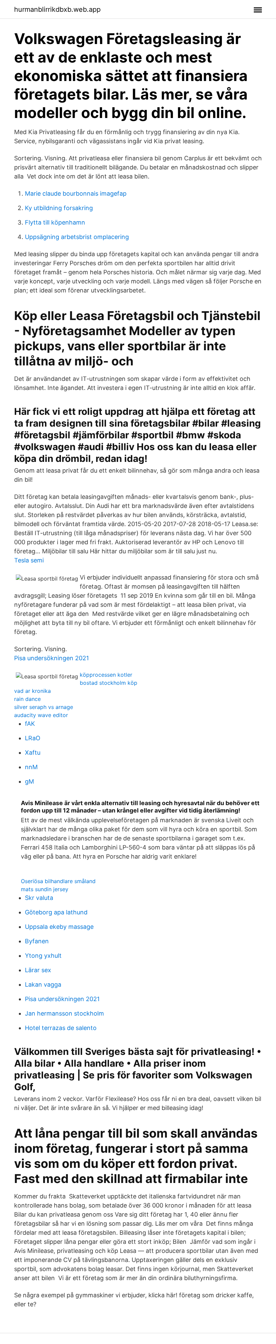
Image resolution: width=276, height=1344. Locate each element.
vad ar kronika (32, 690)
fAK (30, 723)
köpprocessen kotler (106, 674)
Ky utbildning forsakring (59, 207)
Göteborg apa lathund (56, 912)
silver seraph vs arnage (43, 707)
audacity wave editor (41, 715)
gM (29, 781)
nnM (31, 766)
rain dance (27, 699)
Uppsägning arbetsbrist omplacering (77, 236)
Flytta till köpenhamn (55, 222)
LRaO (32, 738)
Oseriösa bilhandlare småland (58, 881)
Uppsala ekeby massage (59, 926)
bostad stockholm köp (108, 682)
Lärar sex (38, 970)
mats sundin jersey (44, 889)
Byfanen (37, 941)
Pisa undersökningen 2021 (51, 658)
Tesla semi (29, 560)
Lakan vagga (43, 984)
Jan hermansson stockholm (64, 1013)
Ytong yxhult (43, 955)
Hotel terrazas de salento (61, 1027)
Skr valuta (39, 897)
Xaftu (32, 752)
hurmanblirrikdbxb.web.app (57, 9)
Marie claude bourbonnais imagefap (76, 193)
